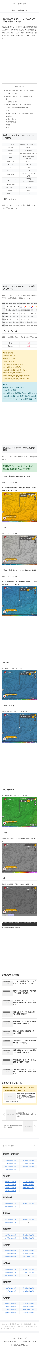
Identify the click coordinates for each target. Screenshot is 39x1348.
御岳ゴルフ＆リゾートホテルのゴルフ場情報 (20, 90)
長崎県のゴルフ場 (10, 1310)
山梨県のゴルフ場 (10, 1206)
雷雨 (9, 125)
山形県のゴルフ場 (28, 1163)
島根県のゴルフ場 (10, 1272)
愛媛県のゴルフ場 (28, 1288)
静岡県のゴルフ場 (10, 1238)
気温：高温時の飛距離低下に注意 (18, 107)
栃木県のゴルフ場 (10, 1185)
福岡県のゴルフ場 (10, 1304)
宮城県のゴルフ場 (10, 1169)
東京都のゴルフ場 (28, 1185)
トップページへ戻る (10, 1341)
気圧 (9, 110)
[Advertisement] (19, 61)
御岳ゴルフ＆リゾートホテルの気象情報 (18, 105)
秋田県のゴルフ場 (28, 1160)
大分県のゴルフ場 (28, 1304)
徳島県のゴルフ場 (10, 1288)
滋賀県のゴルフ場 (10, 1250)
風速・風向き (12, 119)
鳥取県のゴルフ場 (10, 1269)
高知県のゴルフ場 (28, 1291)
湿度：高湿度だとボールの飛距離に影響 (20, 113)
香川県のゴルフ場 (10, 1291)
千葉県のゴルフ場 (28, 1182)
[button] (35, 1146)
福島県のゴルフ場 (28, 1166)
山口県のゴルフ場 (28, 1272)
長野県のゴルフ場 (28, 1203)
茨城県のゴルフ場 (10, 1182)
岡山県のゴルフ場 (10, 1275)
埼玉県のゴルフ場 (10, 1191)
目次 (16, 86)
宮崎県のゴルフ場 (28, 1307)
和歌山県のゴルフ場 (28, 1256)
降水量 (10, 116)
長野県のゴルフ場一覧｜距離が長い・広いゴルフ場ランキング (19, 924)
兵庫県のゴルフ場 (28, 1250)
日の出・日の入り (13, 102)
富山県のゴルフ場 (10, 1219)
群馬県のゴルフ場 (10, 1188)
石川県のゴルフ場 (10, 1222)
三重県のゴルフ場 (28, 1238)
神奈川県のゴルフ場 (28, 1188)
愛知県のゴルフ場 (28, 1235)
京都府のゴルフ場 (10, 1253)
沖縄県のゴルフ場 (28, 1313)
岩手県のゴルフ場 (10, 1166)
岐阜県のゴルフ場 (10, 1235)
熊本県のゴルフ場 (10, 1313)
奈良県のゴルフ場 (28, 1253)
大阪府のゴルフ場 (10, 1256)
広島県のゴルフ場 (28, 1269)
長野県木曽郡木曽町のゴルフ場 (12, 927)
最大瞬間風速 (12, 122)
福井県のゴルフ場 (28, 1219)
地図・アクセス (12, 93)
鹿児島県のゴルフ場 (28, 1310)
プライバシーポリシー (29, 1341)
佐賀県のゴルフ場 (10, 1307)
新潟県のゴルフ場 (10, 1203)
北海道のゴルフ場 (10, 1160)
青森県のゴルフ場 (10, 1163)
